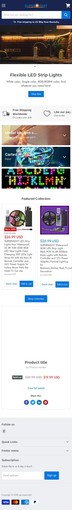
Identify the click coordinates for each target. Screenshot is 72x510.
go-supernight (10, 274)
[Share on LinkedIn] (39, 402)
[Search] (65, 15)
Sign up (51, 475)
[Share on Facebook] (26, 402)
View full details (36, 388)
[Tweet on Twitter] (32, 402)
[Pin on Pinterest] (45, 402)
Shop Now (36, 94)
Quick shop (11, 284)
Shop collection (36, 298)
